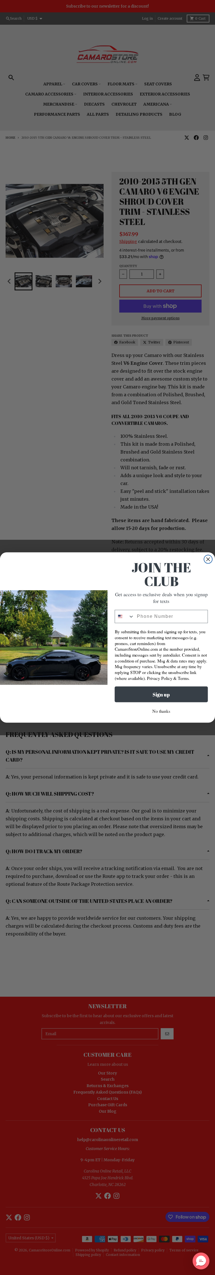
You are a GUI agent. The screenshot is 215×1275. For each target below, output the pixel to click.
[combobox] (124, 616)
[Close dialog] (208, 559)
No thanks (161, 711)
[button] (201, 1261)
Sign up (161, 694)
